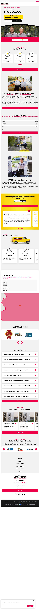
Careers (20, 471)
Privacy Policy (16, 504)
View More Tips (20, 432)
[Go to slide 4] (21, 228)
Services (20, 458)
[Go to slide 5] (22, 228)
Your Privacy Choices (24, 504)
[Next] (22, 342)
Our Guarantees (20, 463)
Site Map (11, 504)
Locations (8, 7)
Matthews (5, 282)
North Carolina (13, 7)
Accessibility (7, 504)
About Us (20, 461)
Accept (30, 606)
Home (5, 7)
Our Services (20, 69)
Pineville (5, 284)
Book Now (20, 108)
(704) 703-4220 (21, 480)
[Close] (33, 601)
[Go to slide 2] (18, 228)
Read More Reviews (20, 205)
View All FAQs (20, 400)
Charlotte (18, 7)
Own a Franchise (20, 466)
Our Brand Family (20, 468)
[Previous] (18, 342)
